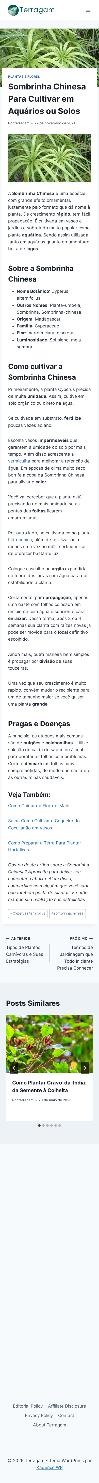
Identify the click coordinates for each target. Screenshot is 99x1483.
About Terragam (49, 1424)
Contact (66, 1415)
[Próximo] (85, 1068)
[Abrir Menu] (88, 10)
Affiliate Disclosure (67, 1406)
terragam (21, 123)
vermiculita (19, 461)
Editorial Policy (28, 1406)
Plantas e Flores (24, 76)
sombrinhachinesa (68, 913)
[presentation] (49, 1044)
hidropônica (20, 539)
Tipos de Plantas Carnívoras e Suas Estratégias (24, 950)
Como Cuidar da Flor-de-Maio (38, 805)
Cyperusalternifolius (27, 913)
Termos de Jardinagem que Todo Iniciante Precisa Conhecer (75, 953)
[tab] (39, 1125)
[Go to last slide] (14, 1068)
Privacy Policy (39, 1415)
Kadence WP (50, 1467)
